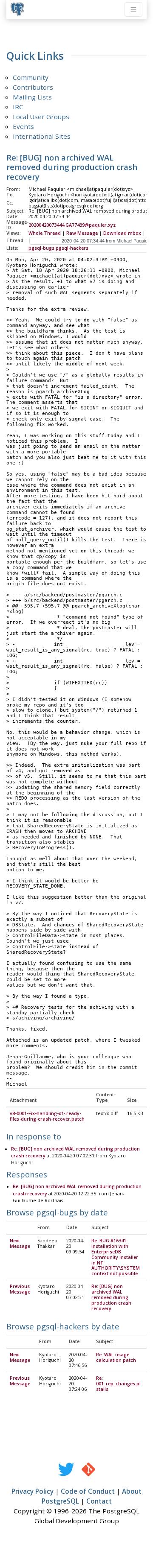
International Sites (42, 136)
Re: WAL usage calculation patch (116, 1357)
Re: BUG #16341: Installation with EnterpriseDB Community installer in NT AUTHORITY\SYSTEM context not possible (115, 1257)
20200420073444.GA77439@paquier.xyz (72, 225)
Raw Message (82, 233)
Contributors (33, 87)
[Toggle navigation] (133, 9)
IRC (18, 106)
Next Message (20, 1243)
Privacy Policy (32, 1491)
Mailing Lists (32, 97)
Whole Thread (44, 233)
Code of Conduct (88, 1491)
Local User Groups (41, 116)
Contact (99, 1501)
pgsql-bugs (41, 248)
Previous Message (20, 1289)
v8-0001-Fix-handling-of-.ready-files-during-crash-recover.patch (47, 1116)
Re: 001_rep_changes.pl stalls (118, 1383)
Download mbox (122, 233)
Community (30, 77)
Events (23, 126)
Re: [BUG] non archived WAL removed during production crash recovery (111, 1297)
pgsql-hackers (72, 248)
